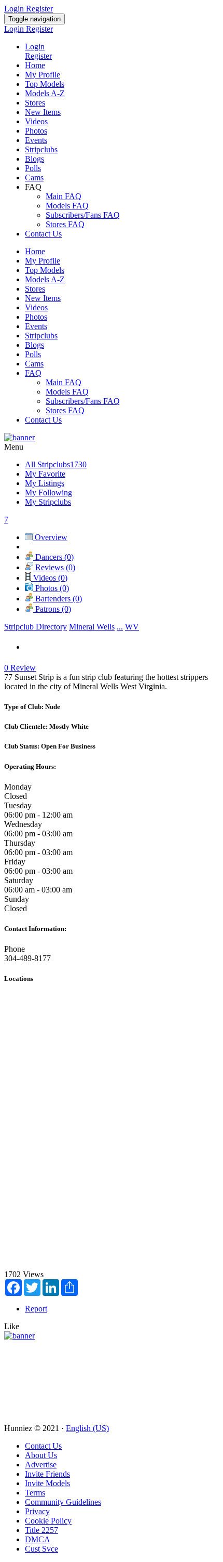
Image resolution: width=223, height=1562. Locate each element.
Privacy (37, 1511)
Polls (33, 168)
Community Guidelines (63, 1502)
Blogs (34, 158)
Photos (36, 130)
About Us (41, 1455)
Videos (36, 121)
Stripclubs (41, 149)
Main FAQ (63, 196)
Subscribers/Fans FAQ (83, 215)
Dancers (53, 557)
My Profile (42, 74)
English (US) (87, 1428)
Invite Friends (47, 1473)
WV (132, 626)
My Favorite (45, 473)
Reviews (54, 567)
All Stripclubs (56, 464)
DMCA (37, 1539)
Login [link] (15, 8)
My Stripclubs (48, 501)
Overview (50, 537)
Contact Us (43, 233)
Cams (34, 177)
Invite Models (47, 1483)
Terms (35, 1492)
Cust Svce (41, 1548)
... (120, 626)
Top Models (44, 84)
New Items (43, 112)
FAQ (33, 373)
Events (36, 140)
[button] (11, 1326)
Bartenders (57, 598)
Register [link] (39, 8)
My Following (48, 492)
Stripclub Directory (35, 626)
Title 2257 (41, 1530)
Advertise (41, 1464)
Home (35, 65)
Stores (35, 102)
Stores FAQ (65, 224)
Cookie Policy (48, 1520)
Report (36, 1308)
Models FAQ (67, 205)
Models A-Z (45, 93)
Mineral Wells (92, 626)
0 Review (20, 667)
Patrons (52, 609)
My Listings (44, 483)
